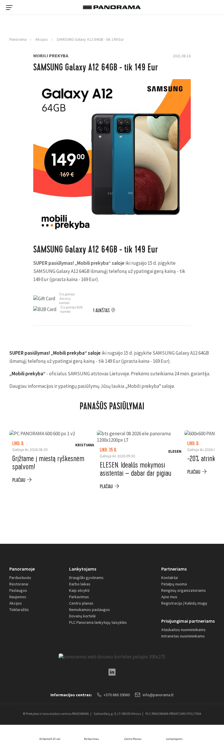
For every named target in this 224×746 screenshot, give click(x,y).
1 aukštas (101, 310)
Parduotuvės (20, 577)
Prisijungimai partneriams (188, 621)
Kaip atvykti (79, 590)
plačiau (18, 480)
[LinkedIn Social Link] (112, 672)
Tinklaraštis (19, 609)
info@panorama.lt (158, 694)
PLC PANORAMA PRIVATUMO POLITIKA (173, 713)
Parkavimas (79, 596)
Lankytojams (82, 569)
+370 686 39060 (117, 694)
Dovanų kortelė (82, 616)
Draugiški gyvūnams (86, 577)
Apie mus (169, 596)
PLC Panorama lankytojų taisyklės (98, 622)
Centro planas (81, 603)
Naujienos (17, 596)
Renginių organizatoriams (183, 590)
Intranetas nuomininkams (183, 636)
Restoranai (18, 584)
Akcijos (41, 39)
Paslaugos (18, 590)
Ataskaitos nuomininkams (183, 629)
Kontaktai (169, 577)
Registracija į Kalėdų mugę (184, 603)
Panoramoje (22, 569)
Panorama (18, 39)
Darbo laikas (79, 584)
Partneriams (174, 569)
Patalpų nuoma (174, 584)
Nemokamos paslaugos (89, 609)
